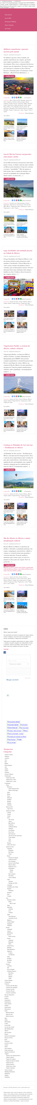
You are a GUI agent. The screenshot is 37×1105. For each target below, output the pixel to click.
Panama (9, 843)
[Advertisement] (15, 37)
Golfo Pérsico (10, 946)
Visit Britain (12, 954)
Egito (8, 792)
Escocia (9, 934)
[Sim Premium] (11, 739)
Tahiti (10, 978)
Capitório (11, 828)
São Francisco (12, 834)
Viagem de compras (11, 1059)
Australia (14, 102)
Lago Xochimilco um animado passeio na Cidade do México (18, 251)
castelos (6, 770)
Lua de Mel (8, 18)
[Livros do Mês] (11, 742)
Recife (11, 872)
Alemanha (22, 100)
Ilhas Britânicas (11, 949)
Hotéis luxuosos (10, 1016)
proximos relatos (9, 1043)
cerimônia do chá (13, 918)
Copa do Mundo (8, 980)
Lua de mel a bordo (9, 1027)
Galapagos (11, 890)
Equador (9, 888)
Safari (6, 1046)
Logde (6, 1023)
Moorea (10, 975)
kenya (8, 796)
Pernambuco (12, 868)
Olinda (11, 870)
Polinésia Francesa (23, 108)
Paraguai (9, 892)
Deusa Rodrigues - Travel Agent (12, 10)
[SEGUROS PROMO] (13, 725)
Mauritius (9, 798)
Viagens (26, 110)
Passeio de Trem (9, 1037)
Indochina (9, 907)
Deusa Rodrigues (29, 113)
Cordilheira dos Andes (12, 887)
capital (6, 769)
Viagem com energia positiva (20, 580)
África (11, 100)
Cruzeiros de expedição (11, 987)
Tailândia (6, 110)
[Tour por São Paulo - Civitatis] (15, 733)
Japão (29, 105)
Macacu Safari (12, 865)
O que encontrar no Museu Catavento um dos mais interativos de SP (22, 331)
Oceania (21, 106)
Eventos (27, 203)
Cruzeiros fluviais (10, 991)
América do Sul (10, 847)
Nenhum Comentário (26, 200)
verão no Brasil (12, 877)
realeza (6, 1045)
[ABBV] (19, 739)
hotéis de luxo (27, 204)
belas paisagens (21, 102)
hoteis (18, 578)
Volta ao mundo (8, 1070)
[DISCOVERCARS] (13, 728)
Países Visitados (9, 25)
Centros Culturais (23, 301)
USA (10, 839)
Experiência (6, 204)
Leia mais (6, 649)
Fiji (8, 967)
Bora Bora (11, 973)
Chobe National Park (14, 788)
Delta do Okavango (13, 790)
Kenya (5, 106)
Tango (10, 854)
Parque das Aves (12, 866)
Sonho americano (9, 1050)
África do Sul (16, 100)
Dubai (25, 103)
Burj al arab (13, 903)
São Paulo (7, 28)
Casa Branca (11, 830)
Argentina (9, 102)
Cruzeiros (7, 984)
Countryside (7, 982)
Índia (16, 105)
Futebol (6, 1005)
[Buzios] (25, 731)
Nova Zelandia (15, 106)
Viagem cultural (7, 303)
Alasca (10, 821)
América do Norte (14, 301)
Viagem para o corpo (9, 208)
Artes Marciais (12, 916)
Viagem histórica (16, 303)
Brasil (27, 102)
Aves (16, 203)
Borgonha (11, 942)
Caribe (8, 816)
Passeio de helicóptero (10, 1036)
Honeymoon (8, 1009)
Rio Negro (11, 852)
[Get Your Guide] (24, 728)
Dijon (10, 944)
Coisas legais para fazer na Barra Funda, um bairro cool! (9, 319)
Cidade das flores (13, 859)
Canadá (10, 103)
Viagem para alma (15, 206)
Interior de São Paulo (14, 863)
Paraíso (6, 1034)
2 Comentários (27, 97)
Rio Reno (9, 960)
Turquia (11, 110)
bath (6, 761)
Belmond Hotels (10, 1012)
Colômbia (9, 885)
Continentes (20, 103)
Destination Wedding (10, 21)
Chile (8, 879)
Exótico (25, 577)
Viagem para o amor (25, 206)
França (8, 938)
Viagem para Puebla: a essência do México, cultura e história (17, 347)
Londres (10, 953)
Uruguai (9, 896)
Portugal (30, 108)
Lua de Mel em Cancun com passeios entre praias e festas (17, 155)
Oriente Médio (10, 922)
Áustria (9, 931)
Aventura (12, 203)
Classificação (8, 776)
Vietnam (11, 912)
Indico (6, 1020)
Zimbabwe (7, 1077)
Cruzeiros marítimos (11, 993)
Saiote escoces (12, 936)
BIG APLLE (12, 823)
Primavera (7, 1041)
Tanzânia (9, 805)
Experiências (8, 14)
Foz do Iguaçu (12, 861)
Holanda (9, 947)
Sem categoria (8, 1048)
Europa (7, 927)
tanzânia (9, 803)
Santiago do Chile (13, 883)
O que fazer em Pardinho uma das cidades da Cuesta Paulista (9, 128)
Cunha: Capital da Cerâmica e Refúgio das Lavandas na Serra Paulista (22, 236)
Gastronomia (20, 204)
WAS (10, 841)
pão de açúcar (8, 1032)
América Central (9, 754)
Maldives (9, 920)
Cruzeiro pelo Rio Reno (11, 985)
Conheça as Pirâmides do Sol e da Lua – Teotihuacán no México (18, 446)
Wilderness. (7, 1073)
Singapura (9, 923)
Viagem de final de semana (12, 1061)
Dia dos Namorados (9, 995)
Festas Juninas (8, 1003)
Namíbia (9, 799)
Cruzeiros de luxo (10, 989)
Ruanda (9, 801)
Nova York (11, 832)
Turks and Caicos (11, 845)
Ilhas (5, 206)
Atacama (11, 881)
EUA (8, 818)
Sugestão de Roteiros (10, 1052)
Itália (25, 105)
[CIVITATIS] (24, 725)
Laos (10, 911)
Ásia (7, 898)
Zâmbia (6, 1075)
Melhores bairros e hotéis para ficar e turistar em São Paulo (9, 139)
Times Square (12, 837)
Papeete (10, 976)
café (6, 767)
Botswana (9, 787)
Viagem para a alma (18, 110)
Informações (21, 105)
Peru (16, 108)
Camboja (6, 103)
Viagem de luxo (10, 1062)
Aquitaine (11, 940)
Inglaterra (9, 951)
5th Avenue (11, 819)
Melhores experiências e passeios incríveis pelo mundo (16, 50)
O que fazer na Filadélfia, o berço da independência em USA (9, 236)
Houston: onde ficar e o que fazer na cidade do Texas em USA (21, 139)
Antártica (7, 756)
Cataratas (7, 772)
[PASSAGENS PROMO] (14, 722)
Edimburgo (10, 933)
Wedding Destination (10, 1071)
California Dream (13, 826)
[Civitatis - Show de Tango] (14, 731)
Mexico (9, 106)
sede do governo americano (15, 835)
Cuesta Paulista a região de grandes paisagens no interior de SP (22, 128)
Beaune (6, 763)
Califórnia (11, 825)
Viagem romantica (10, 1068)
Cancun (15, 103)
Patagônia (12, 108)
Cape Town (10, 808)
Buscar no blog (12, 661)
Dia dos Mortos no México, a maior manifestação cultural (17, 539)
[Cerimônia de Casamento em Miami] (17, 736)
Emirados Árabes (11, 900)
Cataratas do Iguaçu (13, 857)
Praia (6, 1039)
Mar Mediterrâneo (9, 1029)
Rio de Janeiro (12, 874)
